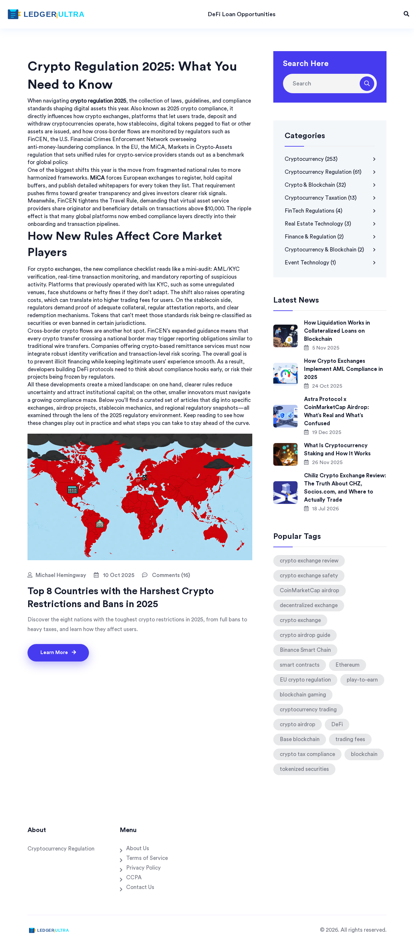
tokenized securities (304, 769)
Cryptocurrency (311, 159)
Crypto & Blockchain (315, 185)
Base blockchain (300, 739)
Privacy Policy (143, 868)
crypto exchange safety (309, 575)
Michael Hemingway (61, 575)
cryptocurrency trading (308, 709)
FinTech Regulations (314, 211)
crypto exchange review (309, 560)
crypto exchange (300, 620)
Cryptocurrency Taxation (321, 198)
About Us (137, 848)
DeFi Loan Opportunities (242, 14)
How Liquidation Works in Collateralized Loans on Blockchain (337, 331)
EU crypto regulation (305, 680)
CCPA (134, 877)
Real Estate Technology (318, 224)
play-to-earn (362, 680)
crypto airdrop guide (305, 635)
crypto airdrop (297, 724)
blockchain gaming (303, 694)
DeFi (337, 724)
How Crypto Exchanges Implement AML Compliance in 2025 (343, 369)
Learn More (54, 652)
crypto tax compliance (307, 754)
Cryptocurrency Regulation (323, 172)
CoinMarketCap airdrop (309, 590)
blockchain (364, 754)
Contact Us (140, 887)
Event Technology (310, 262)
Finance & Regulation (314, 236)
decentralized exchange (309, 605)
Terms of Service (147, 858)
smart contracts (300, 665)
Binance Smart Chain (305, 650)
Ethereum (347, 665)
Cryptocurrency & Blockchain (324, 249)
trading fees (350, 739)
